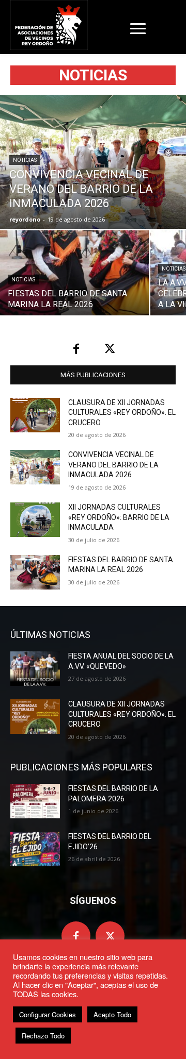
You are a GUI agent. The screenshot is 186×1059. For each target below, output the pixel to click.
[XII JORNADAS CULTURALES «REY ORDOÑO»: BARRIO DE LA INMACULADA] (35, 519)
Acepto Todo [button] (112, 1014)
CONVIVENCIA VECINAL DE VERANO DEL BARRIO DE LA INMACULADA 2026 (113, 464)
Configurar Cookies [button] (47, 1014)
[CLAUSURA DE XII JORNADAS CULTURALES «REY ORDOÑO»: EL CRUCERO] (35, 415)
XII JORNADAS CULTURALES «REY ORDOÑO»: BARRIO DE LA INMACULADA (118, 517)
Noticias (25, 160)
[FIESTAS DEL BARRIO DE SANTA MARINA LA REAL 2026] (74, 272)
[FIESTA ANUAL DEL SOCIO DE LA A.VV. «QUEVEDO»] (35, 668)
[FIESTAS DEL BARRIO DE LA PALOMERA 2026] (35, 801)
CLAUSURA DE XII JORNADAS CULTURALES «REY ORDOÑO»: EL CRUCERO (122, 412)
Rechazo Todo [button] (43, 1035)
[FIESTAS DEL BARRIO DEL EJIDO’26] (35, 849)
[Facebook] (76, 348)
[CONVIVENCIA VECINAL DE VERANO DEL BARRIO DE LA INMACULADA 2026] (93, 162)
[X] (110, 348)
